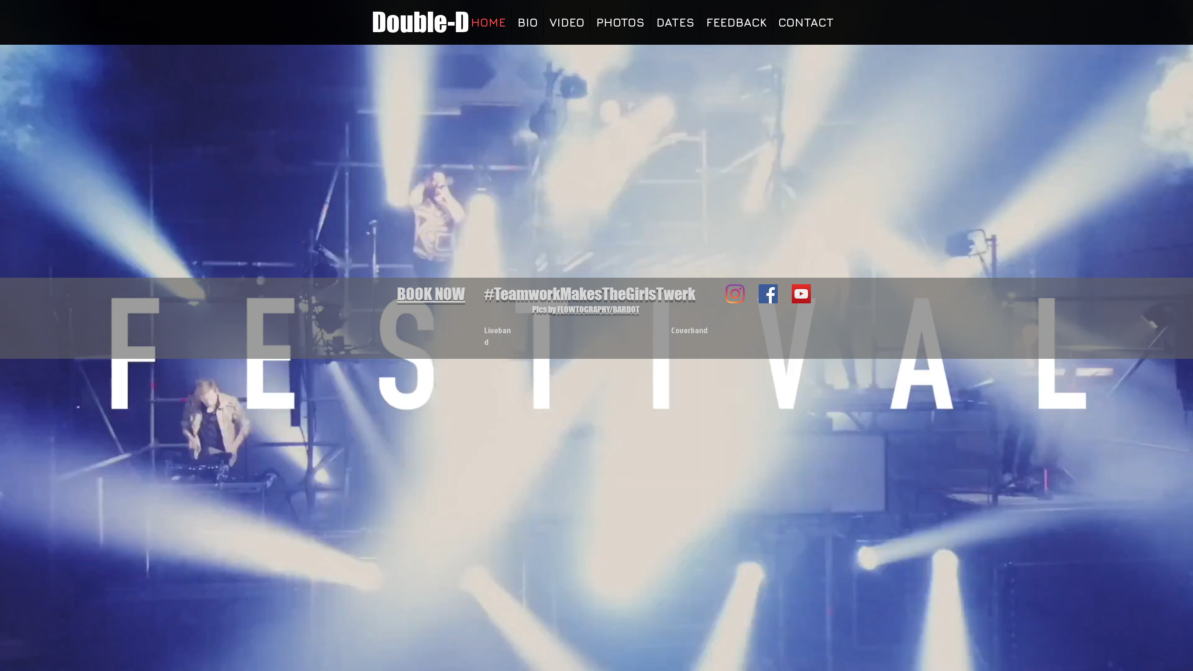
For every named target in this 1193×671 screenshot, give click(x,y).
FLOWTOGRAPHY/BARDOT (597, 309)
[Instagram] (735, 293)
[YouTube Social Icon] (801, 293)
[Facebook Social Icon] (768, 293)
